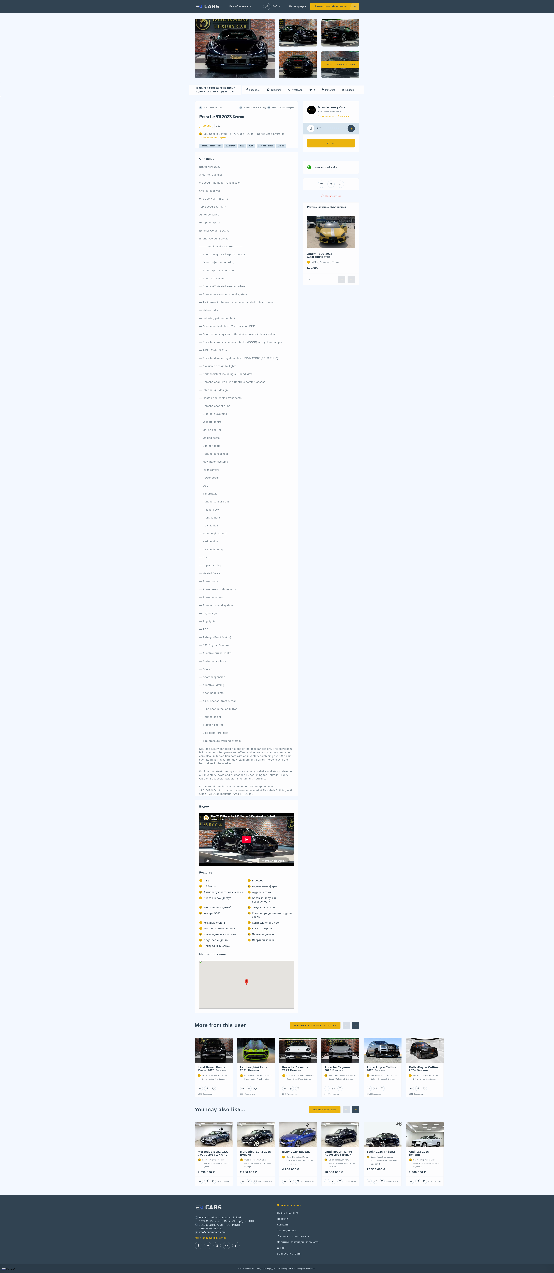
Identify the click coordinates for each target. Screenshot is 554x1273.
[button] (253, 90)
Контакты (283, 1224)
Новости (282, 1218)
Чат (333, 143)
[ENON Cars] (208, 6)
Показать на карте (213, 137)
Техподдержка (286, 1230)
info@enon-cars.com (212, 1232)
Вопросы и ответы (289, 1253)
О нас (281, 1247)
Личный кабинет (287, 1213)
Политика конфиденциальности (298, 1242)
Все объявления (240, 6)
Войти (276, 6)
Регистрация (297, 6)
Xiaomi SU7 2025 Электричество (319, 255)
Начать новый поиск (324, 1109)
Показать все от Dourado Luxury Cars (315, 1025)
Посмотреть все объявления (334, 116)
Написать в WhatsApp (326, 167)
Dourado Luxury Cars (331, 107)
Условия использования (293, 1236)
